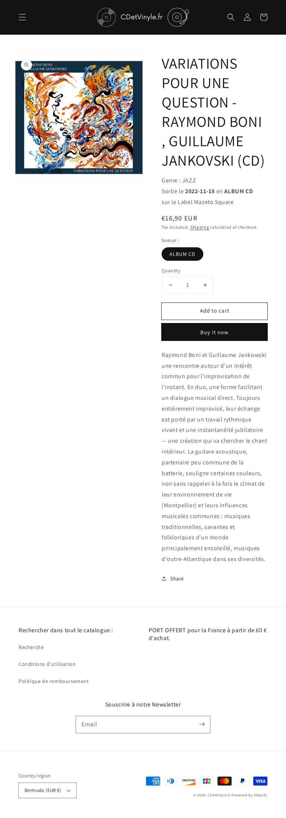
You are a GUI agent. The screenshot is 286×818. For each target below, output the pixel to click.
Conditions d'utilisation (47, 664)
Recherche (31, 647)
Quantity (171, 270)
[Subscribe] (202, 724)
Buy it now (214, 332)
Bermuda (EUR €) (43, 790)
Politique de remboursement (54, 681)
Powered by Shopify (249, 795)
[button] (22, 17)
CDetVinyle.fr (219, 795)
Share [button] (177, 578)
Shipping (199, 227)
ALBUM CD (182, 254)
